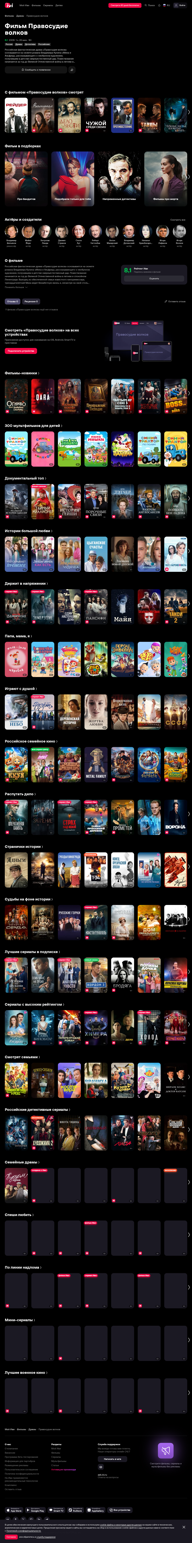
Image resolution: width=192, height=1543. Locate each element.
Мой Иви (56, 1448)
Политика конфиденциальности (22, 1473)
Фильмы (55, 1452)
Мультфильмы (58, 1461)
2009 (12, 40)
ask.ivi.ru (102, 1474)
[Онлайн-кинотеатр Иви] (10, 5)
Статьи (55, 1465)
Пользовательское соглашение (21, 1469)
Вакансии (10, 1452)
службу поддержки (46, 1537)
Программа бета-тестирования (21, 1457)
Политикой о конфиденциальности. (23, 1531)
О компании (11, 1448)
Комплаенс (11, 1485)
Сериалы (56, 1457)
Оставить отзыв (13, 1489)
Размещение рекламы (16, 1465)
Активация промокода (63, 1469)
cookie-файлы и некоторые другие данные (121, 1525)
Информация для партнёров (20, 1461)
